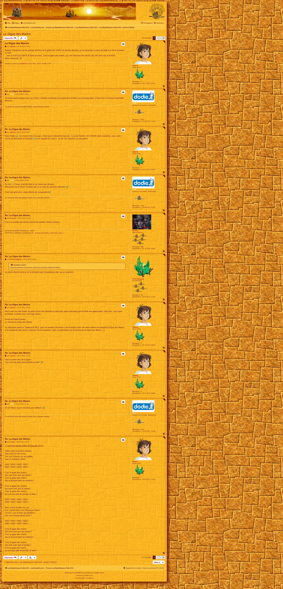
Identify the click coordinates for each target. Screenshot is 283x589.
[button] (163, 38)
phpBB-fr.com (88, 575)
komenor (135, 230)
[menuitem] (8, 23)
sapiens (135, 65)
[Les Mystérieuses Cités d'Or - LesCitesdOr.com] (157, 11)
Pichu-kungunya (138, 279)
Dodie (134, 103)
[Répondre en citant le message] (123, 44)
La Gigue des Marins (17, 34)
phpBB (77, 573)
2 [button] (157, 38)
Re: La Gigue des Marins (17, 91)
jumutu (134, 461)
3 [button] (160, 38)
